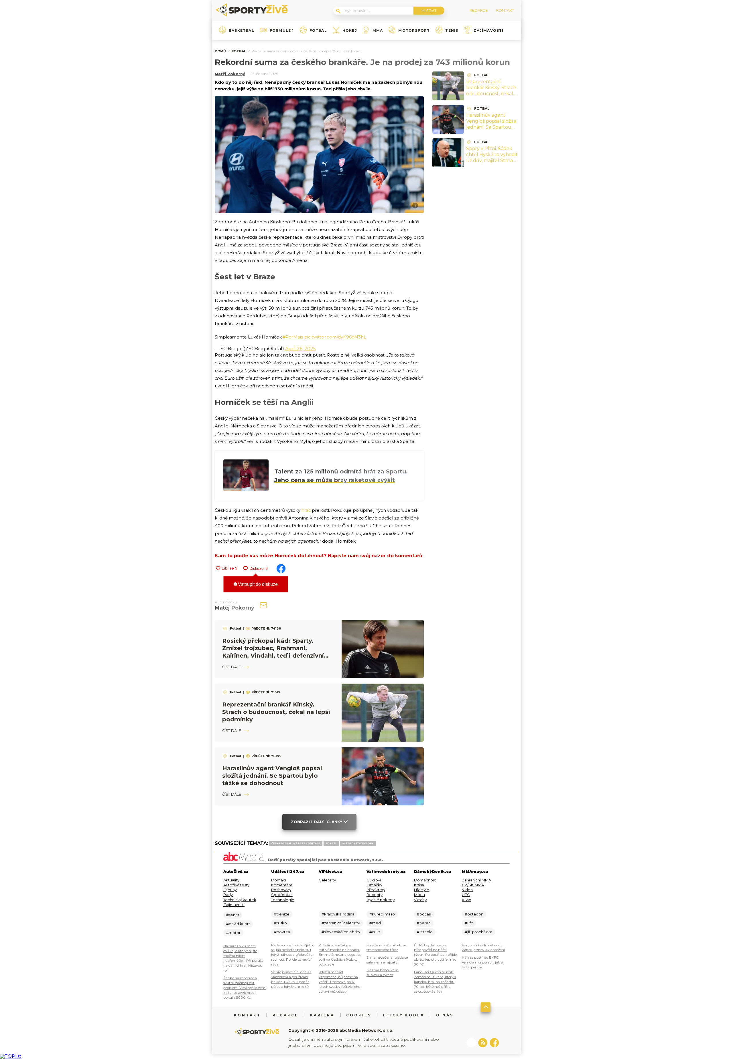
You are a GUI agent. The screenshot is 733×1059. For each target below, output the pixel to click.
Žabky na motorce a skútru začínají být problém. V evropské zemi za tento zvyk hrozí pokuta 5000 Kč (244, 988)
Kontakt (247, 1015)
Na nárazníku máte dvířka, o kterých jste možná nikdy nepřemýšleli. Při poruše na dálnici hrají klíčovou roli (243, 958)
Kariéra (322, 1015)
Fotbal (318, 30)
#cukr (374, 931)
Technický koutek (239, 899)
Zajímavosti (488, 30)
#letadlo (425, 931)
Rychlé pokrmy (380, 899)
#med (375, 923)
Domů (220, 51)
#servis (232, 915)
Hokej (349, 30)
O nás (445, 1015)
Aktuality (231, 880)
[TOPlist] (10, 1056)
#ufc (469, 923)
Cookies (358, 1015)
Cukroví (373, 880)
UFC (466, 894)
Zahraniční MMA (476, 880)
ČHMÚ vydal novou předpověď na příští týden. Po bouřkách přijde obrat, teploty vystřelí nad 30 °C (435, 955)
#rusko (280, 923)
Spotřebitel (282, 894)
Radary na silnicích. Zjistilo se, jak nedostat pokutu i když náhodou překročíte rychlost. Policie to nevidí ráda (292, 955)
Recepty (374, 894)
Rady (228, 894)
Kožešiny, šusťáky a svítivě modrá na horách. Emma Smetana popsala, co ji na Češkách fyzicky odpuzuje (340, 955)
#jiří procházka (478, 931)
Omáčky (374, 885)
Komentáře (282, 885)
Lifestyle (421, 889)
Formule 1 (282, 30)
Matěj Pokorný (230, 73)
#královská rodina (338, 914)
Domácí (278, 880)
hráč (307, 510)
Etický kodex (403, 1015)
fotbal (331, 843)
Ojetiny (230, 889)
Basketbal (241, 30)
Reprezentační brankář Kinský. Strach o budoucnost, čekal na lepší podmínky (276, 712)
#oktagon (474, 914)
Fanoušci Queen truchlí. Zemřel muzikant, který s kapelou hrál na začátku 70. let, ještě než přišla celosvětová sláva (435, 982)
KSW (466, 899)
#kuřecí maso (382, 914)
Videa (467, 889)
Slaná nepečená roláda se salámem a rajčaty (387, 959)
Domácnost (425, 880)
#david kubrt (238, 923)
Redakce (285, 1015)
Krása (419, 885)
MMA (378, 30)
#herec (424, 923)
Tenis (451, 30)
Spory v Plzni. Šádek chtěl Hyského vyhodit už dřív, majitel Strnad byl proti (492, 157)
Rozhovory (281, 889)
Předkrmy (375, 889)
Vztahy (420, 899)
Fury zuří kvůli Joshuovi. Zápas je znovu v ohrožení (483, 947)
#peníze (281, 914)
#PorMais (293, 337)
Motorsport (414, 30)
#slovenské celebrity (341, 931)
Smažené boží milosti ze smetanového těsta (386, 947)
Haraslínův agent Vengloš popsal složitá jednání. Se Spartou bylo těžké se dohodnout (272, 776)
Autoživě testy (236, 885)
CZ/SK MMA (473, 885)
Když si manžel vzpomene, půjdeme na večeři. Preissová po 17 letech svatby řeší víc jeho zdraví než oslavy (339, 982)
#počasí (424, 914)
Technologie (282, 899)
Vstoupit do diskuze (257, 584)
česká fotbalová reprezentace (295, 843)
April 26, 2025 (300, 348)
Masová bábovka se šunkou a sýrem (382, 972)
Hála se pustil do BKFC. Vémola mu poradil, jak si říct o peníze (482, 962)
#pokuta (282, 931)
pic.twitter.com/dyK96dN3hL (335, 337)
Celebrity (327, 880)
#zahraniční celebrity (341, 923)
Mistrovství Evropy (357, 843)
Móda (419, 894)
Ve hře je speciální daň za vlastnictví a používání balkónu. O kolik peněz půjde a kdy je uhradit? (291, 979)
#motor (233, 932)
